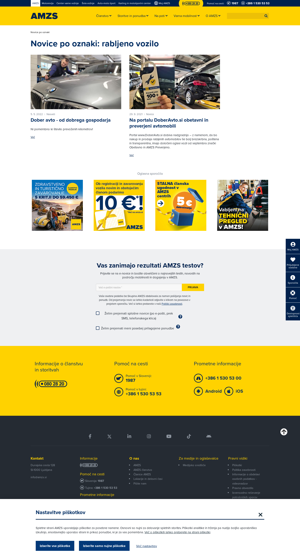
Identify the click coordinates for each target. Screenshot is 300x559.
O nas (134, 458)
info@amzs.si (39, 477)
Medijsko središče (194, 465)
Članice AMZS (142, 474)
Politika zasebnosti (244, 470)
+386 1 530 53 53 (105, 488)
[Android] (209, 436)
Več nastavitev (146, 546)
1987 (101, 481)
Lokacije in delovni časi (147, 479)
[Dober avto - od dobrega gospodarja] (76, 82)
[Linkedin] (129, 436)
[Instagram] (149, 436)
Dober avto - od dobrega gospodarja (71, 120)
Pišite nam (139, 483)
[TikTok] (189, 436)
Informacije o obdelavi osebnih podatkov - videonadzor (246, 479)
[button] (266, 16)
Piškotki (237, 465)
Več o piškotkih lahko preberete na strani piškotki (177, 532)
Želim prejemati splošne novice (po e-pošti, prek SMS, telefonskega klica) (138, 315)
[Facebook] (90, 436)
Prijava (193, 287)
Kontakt (37, 458)
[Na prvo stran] (44, 16)
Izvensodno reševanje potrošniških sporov (246, 495)
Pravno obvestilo (242, 488)
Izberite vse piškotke (55, 545)
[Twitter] (109, 436)
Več (33, 137)
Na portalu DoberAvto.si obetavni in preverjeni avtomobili (168, 123)
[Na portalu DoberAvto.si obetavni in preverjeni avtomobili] (174, 82)
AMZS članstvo (142, 470)
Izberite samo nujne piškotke (104, 545)
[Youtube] (169, 436)
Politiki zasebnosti (172, 304)
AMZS (137, 465)
